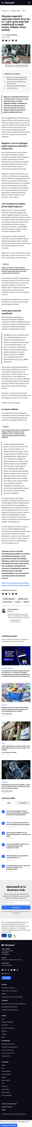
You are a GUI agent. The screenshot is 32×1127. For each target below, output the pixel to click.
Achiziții (4, 1034)
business (17, 602)
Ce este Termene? (6, 1074)
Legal (3, 1037)
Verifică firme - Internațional (9, 991)
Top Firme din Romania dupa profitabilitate (14, 1004)
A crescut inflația (12, 88)
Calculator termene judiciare (9, 1047)
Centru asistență (6, 1071)
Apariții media (6, 1080)
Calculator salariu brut (8, 1053)
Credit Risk (5, 1025)
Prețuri (3, 1065)
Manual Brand (6, 1092)
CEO (3, 1019)
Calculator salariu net (8, 1050)
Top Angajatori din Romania (9, 1007)
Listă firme (5, 1086)
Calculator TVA (6, 1056)
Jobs (3, 1083)
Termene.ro (19, 359)
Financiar (4, 1031)
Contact (4, 1077)
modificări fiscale (23, 599)
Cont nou (6, 978)
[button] (28, 3)
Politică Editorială (7, 1095)
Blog (3, 1068)
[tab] (9, 802)
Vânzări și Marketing (7, 1022)
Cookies (4, 1109)
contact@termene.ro (7, 965)
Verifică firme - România (8, 988)
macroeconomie (7, 602)
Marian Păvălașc (12, 35)
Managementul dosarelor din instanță (12, 997)
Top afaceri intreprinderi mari (10, 1010)
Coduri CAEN (5, 1089)
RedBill (4, 994)
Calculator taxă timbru (8, 1044)
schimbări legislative (9, 599)
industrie (26, 602)
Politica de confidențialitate (9, 1103)
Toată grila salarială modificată (16, 86)
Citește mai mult (15, 621)
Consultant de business (8, 1028)
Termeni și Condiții (7, 1106)
